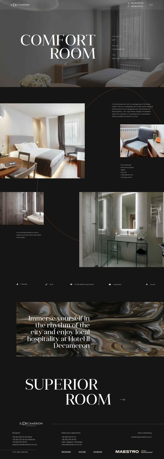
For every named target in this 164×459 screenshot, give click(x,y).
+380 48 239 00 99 (136, 3)
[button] (151, 4)
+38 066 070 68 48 (19, 439)
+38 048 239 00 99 (19, 442)
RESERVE (94, 344)
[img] (20, 4)
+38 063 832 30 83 (19, 437)
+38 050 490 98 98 (69, 439)
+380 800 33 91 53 (136, 6)
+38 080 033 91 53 (69, 437)
